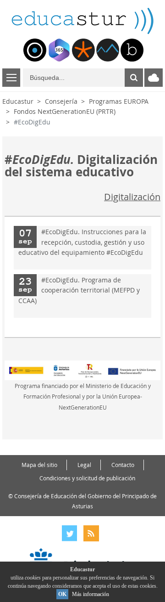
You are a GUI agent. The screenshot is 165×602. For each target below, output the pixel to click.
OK (62, 594)
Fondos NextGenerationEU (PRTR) (65, 111)
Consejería (61, 101)
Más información (90, 594)
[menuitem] (34, 50)
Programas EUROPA (118, 101)
